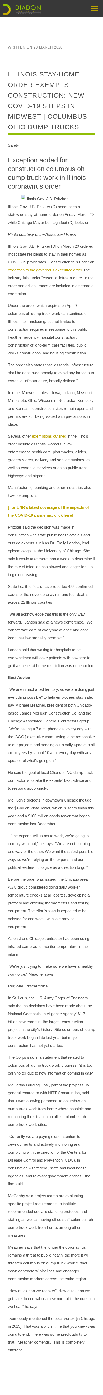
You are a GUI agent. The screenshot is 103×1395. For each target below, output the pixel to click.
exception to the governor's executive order (45, 270)
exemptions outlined (49, 436)
